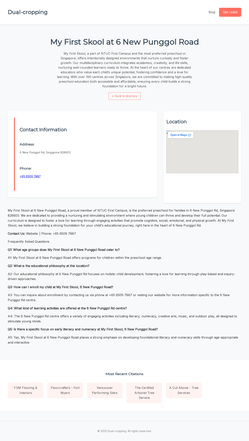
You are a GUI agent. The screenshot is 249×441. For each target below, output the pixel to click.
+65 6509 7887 (30, 176)
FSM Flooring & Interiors (25, 390)
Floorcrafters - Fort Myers (65, 390)
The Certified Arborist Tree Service (144, 393)
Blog (212, 12)
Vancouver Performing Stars (104, 390)
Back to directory (124, 96)
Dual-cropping (28, 12)
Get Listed (230, 12)
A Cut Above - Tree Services (183, 390)
